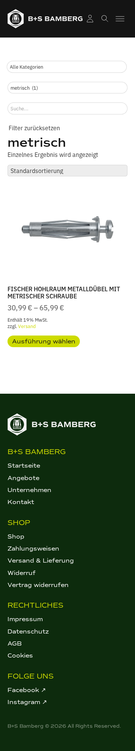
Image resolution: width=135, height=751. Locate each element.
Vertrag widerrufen (38, 584)
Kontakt (21, 502)
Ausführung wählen (43, 341)
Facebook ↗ (27, 690)
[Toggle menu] (120, 18)
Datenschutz (28, 631)
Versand (27, 326)
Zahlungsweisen (33, 548)
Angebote (23, 478)
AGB (15, 643)
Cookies (20, 655)
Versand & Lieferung (41, 560)
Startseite (24, 465)
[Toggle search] (105, 18)
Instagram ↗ (27, 702)
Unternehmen (29, 490)
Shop (16, 536)
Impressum (25, 619)
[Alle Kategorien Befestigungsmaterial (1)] (67, 67)
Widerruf (22, 572)
